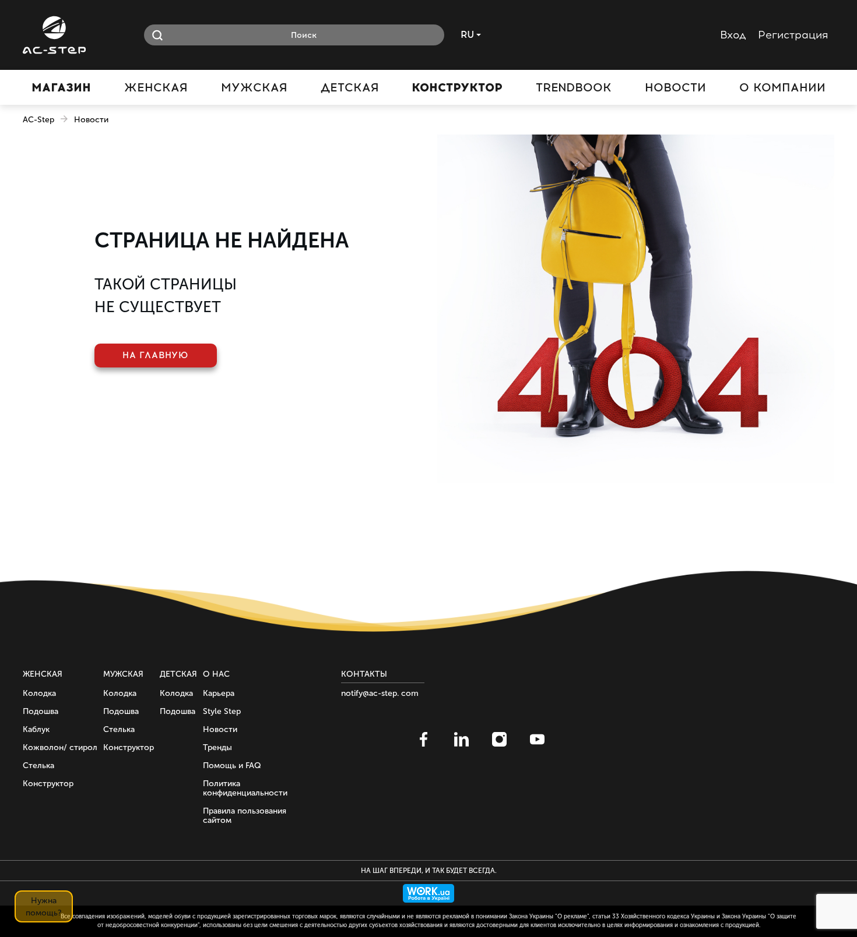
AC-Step (38, 120)
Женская (42, 674)
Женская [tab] (156, 87)
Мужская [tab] (254, 87)
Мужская (123, 674)
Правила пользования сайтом (244, 815)
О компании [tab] (782, 87)
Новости (220, 729)
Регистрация (793, 35)
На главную (155, 355)
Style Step (222, 711)
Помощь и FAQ (232, 765)
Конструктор (48, 784)
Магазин (61, 87)
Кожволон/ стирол (60, 747)
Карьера (218, 693)
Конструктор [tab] (457, 87)
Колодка (39, 693)
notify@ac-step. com (380, 693)
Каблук (36, 729)
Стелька (38, 765)
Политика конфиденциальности (245, 788)
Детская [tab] (350, 87)
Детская (178, 674)
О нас (216, 674)
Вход (733, 35)
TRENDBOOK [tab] (574, 87)
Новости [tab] (675, 87)
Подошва (40, 711)
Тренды (217, 747)
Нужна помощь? (44, 907)
